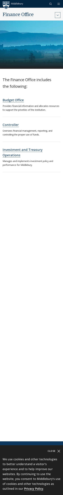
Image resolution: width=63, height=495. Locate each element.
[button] (51, 4)
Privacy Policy (33, 489)
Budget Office (13, 100)
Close (52, 450)
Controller (11, 125)
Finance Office (18, 14)
